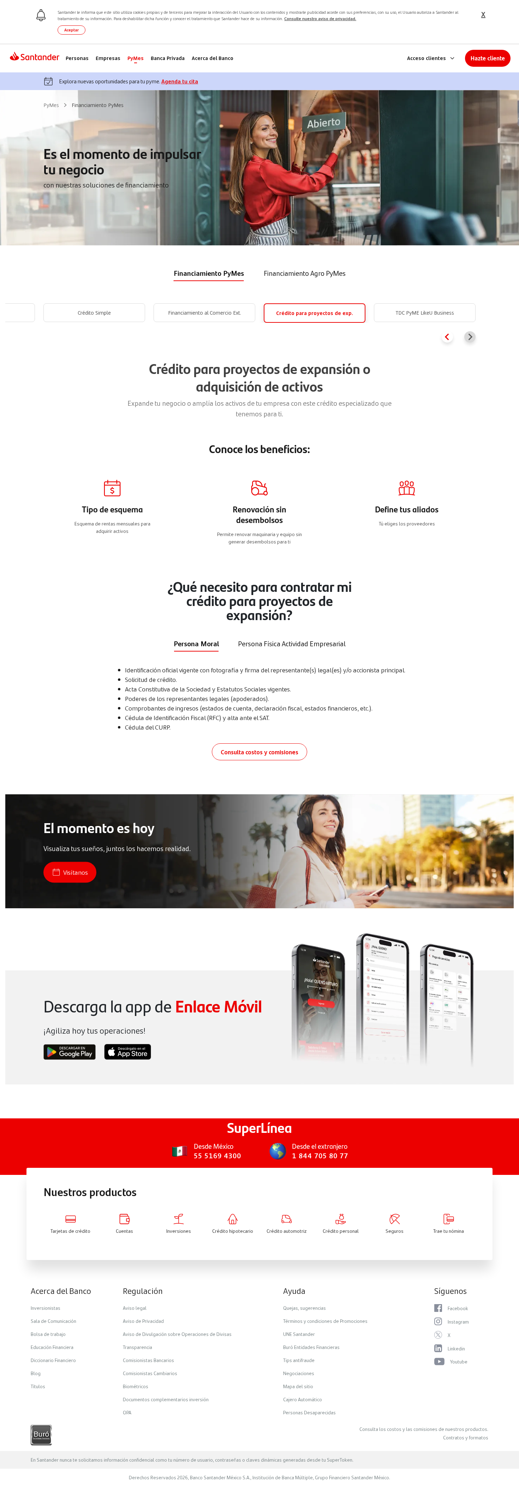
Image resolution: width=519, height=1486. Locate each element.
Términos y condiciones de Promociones (325, 1320)
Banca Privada (168, 58)
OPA (127, 1412)
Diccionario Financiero (53, 1359)
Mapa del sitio (298, 1386)
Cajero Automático (302, 1399)
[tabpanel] (259, 323)
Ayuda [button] (294, 1290)
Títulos (38, 1386)
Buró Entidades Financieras (311, 1346)
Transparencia (137, 1346)
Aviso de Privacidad (143, 1320)
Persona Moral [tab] (196, 643)
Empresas (108, 58)
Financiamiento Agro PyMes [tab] (305, 273)
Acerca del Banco (212, 58)
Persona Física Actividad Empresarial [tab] (292, 643)
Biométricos (135, 1386)
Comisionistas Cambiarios (150, 1373)
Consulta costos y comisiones (259, 751)
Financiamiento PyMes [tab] (209, 273)
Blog (36, 1373)
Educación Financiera (52, 1346)
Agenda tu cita (179, 81)
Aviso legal (135, 1307)
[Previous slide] (447, 337)
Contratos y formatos (465, 1437)
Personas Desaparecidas (309, 1412)
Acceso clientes (426, 58)
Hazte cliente (488, 58)
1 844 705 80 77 (320, 1155)
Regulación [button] (143, 1290)
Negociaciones (298, 1373)
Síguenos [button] (450, 1290)
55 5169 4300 (217, 1155)
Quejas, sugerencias (304, 1307)
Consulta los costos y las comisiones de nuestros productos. (423, 1428)
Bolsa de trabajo (48, 1333)
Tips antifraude (299, 1359)
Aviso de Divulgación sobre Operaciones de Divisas (177, 1333)
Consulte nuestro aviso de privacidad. (320, 19)
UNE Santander (299, 1333)
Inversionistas (45, 1307)
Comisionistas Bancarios (148, 1359)
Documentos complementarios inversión (166, 1399)
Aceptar (71, 30)
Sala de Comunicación (53, 1320)
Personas (77, 58)
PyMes (135, 58)
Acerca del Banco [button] (61, 1290)
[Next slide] (470, 337)
